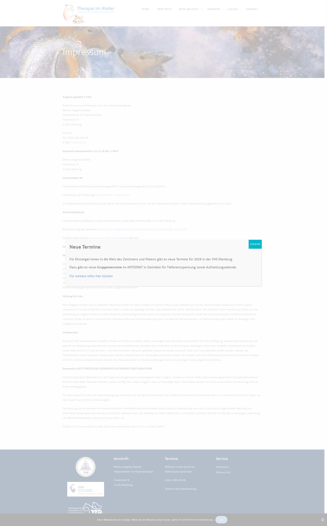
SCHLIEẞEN (255, 244)
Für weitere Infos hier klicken (91, 276)
